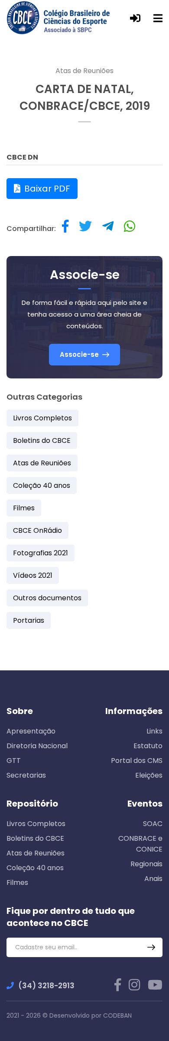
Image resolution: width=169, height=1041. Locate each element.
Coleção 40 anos (41, 485)
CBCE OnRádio (37, 530)
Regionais (146, 864)
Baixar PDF (46, 189)
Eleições (148, 775)
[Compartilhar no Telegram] (108, 229)
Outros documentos (47, 598)
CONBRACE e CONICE (140, 843)
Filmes (24, 508)
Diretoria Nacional (37, 746)
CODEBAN (117, 1015)
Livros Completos (42, 418)
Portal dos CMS (136, 761)
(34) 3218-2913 (46, 985)
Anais (153, 879)
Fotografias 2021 (40, 553)
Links (154, 731)
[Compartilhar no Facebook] (65, 229)
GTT (13, 761)
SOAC (152, 824)
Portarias (28, 620)
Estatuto (147, 746)
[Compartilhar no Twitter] (85, 229)
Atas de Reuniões (84, 71)
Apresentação (30, 731)
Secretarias (26, 775)
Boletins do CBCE (42, 440)
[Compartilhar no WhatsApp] (130, 229)
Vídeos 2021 (32, 575)
